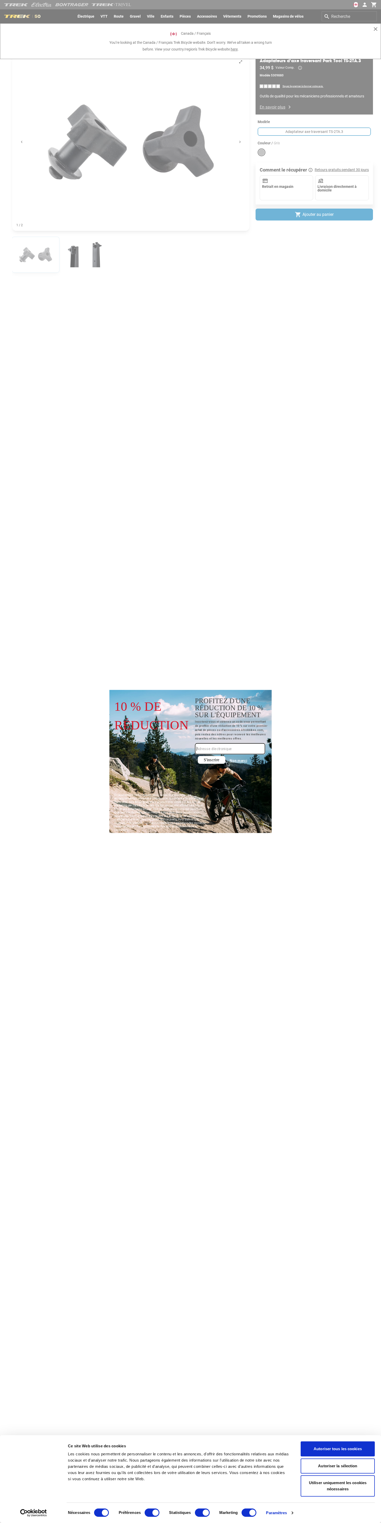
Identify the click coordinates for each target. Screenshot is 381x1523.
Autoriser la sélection (337, 1466)
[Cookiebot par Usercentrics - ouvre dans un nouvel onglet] (33, 1513)
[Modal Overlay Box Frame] (190, 761)
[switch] (152, 1512)
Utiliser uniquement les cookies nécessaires (337, 1486)
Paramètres (276, 1513)
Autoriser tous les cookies (338, 1449)
